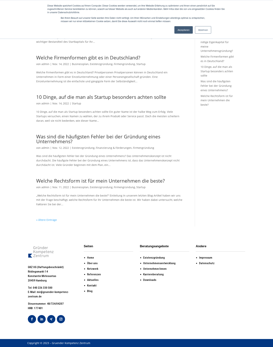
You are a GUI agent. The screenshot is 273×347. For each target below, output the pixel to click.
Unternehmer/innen (155, 268)
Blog (89, 291)
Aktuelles (92, 280)
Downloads (149, 280)
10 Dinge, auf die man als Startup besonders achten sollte (101, 97)
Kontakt (92, 285)
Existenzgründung (101, 64)
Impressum (205, 257)
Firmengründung (124, 64)
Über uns (92, 263)
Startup (141, 64)
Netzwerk (92, 268)
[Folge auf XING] (51, 319)
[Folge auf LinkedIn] (42, 319)
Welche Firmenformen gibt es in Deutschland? (88, 57)
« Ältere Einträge (46, 220)
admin (45, 64)
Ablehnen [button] (203, 29)
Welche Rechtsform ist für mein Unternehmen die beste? (100, 180)
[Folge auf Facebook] (32, 319)
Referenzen (94, 274)
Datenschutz (206, 263)
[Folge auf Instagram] (61, 319)
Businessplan (80, 64)
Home (90, 257)
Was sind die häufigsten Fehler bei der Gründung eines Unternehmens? (98, 139)
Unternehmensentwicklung (159, 263)
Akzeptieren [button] (184, 29)
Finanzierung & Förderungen (114, 148)
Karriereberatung (153, 274)
